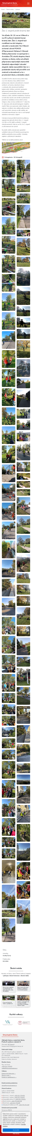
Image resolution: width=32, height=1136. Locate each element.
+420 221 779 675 (19, 1095)
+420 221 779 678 (15, 1103)
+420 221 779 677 (19, 1097)
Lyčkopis (17, 9)
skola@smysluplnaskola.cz (9, 1085)
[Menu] (28, 3)
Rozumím (16, 1130)
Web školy (16, 1134)
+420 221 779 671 (20, 1099)
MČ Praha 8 (11, 1044)
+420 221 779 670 (7, 1066)
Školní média (10, 9)
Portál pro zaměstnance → (9, 1077)
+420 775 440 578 (16, 1101)
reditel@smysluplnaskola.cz (9, 1068)
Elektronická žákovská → (9, 1073)
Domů (3, 9)
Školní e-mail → (6, 1075)
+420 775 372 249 (24, 1105)
